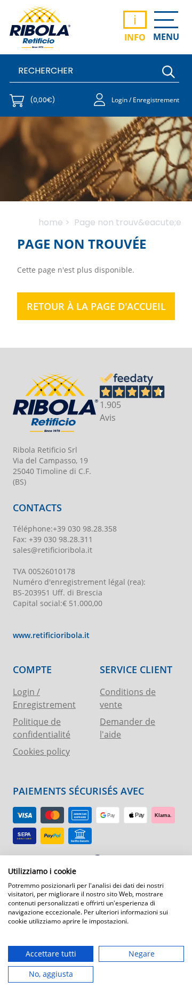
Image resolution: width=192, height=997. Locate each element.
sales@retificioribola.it (52, 550)
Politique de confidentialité (41, 728)
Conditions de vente (128, 698)
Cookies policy (41, 751)
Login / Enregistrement (44, 698)
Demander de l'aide (127, 728)
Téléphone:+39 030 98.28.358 (65, 529)
